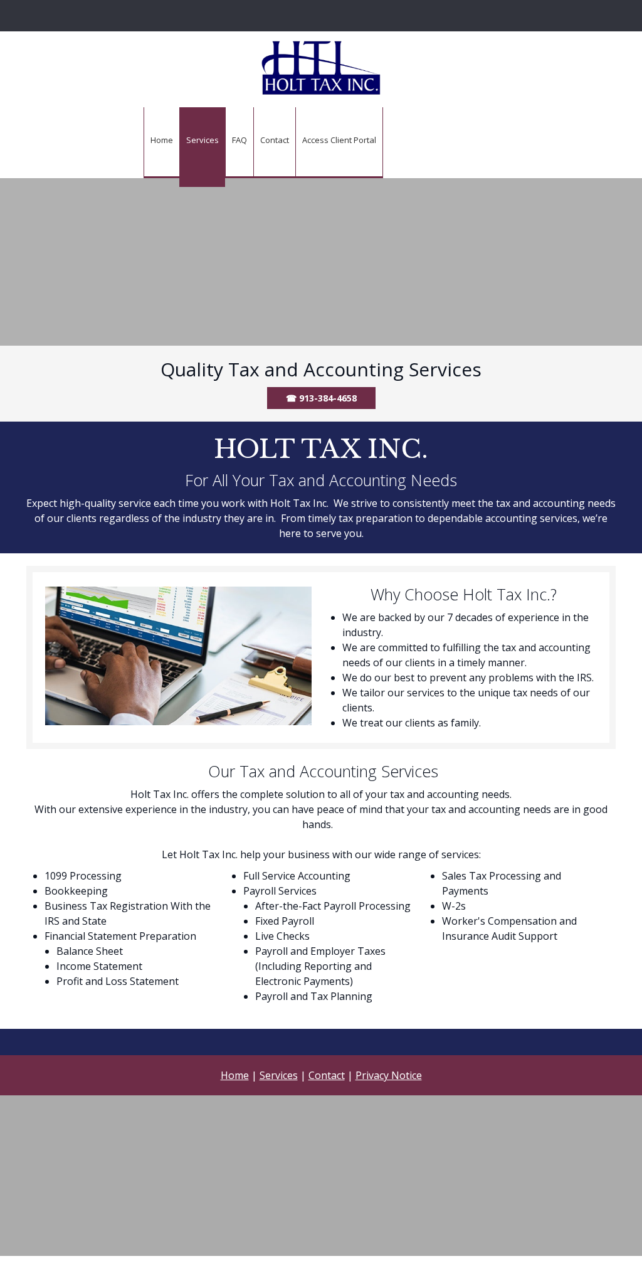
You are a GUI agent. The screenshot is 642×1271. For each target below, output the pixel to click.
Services (279, 1075)
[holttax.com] (321, 68)
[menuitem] (161, 142)
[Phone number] (286, 15)
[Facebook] (343, 15)
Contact (326, 1075)
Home (235, 1075)
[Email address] (305, 15)
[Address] (324, 15)
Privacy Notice (388, 1075)
